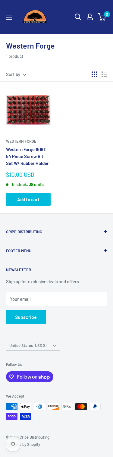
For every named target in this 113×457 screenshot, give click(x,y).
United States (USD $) (27, 345)
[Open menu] (9, 17)
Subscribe (26, 317)
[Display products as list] (104, 74)
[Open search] (78, 17)
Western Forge (21, 141)
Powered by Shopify (23, 444)
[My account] (90, 17)
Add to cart (28, 199)
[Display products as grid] (94, 74)
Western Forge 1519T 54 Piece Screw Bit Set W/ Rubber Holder (27, 156)
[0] (102, 17)
